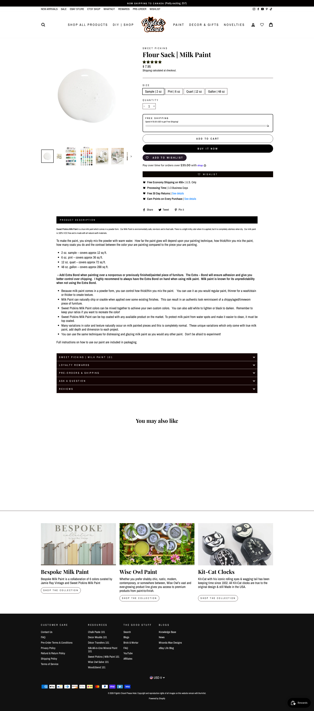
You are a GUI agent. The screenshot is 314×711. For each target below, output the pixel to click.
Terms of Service (49, 664)
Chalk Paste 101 (96, 632)
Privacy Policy (48, 648)
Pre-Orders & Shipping (79, 373)
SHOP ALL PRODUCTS (88, 24)
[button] (152, 62)
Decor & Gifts (204, 24)
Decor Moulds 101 (97, 637)
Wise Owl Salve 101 (98, 662)
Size (146, 85)
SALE (64, 9)
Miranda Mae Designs (170, 642)
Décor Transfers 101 (98, 642)
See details (178, 193)
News (162, 637)
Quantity (151, 100)
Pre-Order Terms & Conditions (56, 642)
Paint (178, 24)
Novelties (234, 24)
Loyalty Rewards (74, 365)
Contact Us (46, 632)
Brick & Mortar (130, 642)
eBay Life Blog (166, 648)
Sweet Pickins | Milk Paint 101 (86, 357)
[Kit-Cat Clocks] (235, 544)
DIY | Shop (123, 24)
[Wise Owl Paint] (157, 544)
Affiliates (127, 658)
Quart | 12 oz (194, 91)
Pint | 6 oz (174, 91)
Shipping (147, 70)
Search (127, 632)
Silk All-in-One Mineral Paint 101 (102, 649)
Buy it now (208, 148)
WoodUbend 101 (96, 667)
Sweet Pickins (155, 48)
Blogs (126, 637)
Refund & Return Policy (53, 653)
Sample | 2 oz (153, 91)
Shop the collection (139, 598)
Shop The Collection (60, 590)
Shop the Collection (218, 598)
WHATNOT (109, 9)
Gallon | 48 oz (216, 91)
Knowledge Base (167, 632)
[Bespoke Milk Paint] (78, 544)
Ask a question (72, 381)
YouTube (128, 653)
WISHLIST (155, 9)
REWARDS (124, 9)
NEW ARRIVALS (49, 9)
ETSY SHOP (93, 9)
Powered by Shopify (157, 698)
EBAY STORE (77, 9)
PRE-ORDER (139, 9)
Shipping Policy (49, 658)
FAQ (43, 637)
